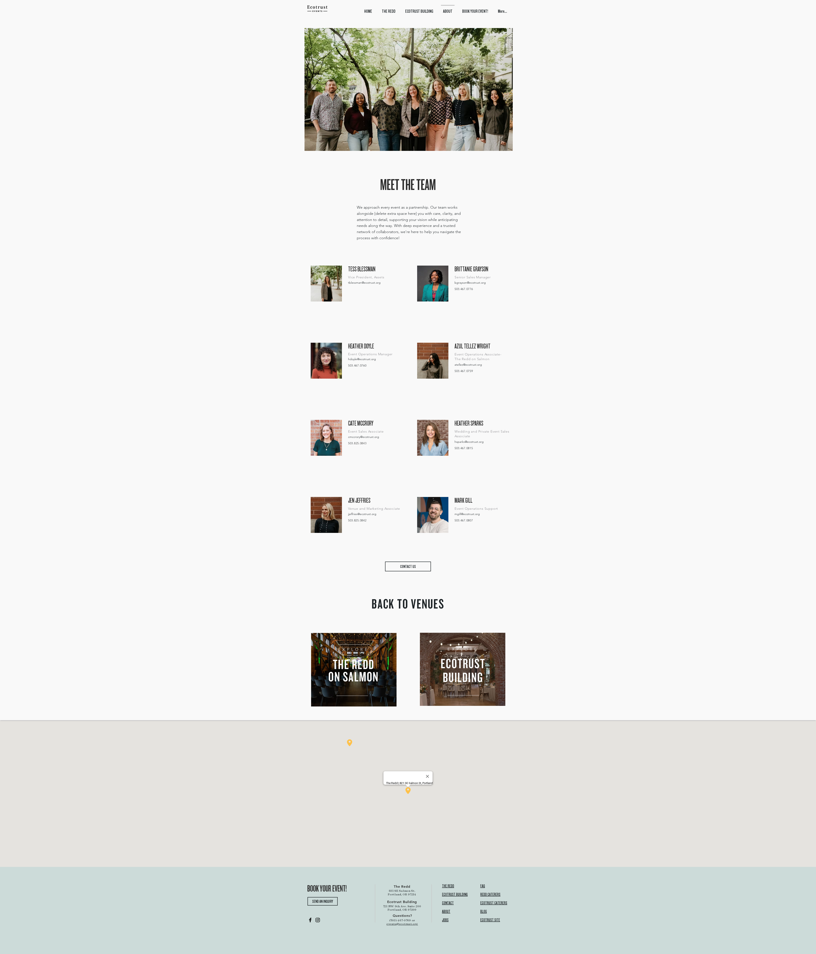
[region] (354, 669)
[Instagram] (318, 920)
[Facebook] (310, 920)
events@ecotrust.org (402, 924)
